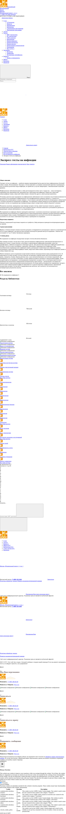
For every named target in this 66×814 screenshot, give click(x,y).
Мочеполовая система (6, 358)
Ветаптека (10, 51)
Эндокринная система (6, 371)
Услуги (5, 33)
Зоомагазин (10, 53)
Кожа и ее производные (7, 346)
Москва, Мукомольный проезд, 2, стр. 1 (11, 566)
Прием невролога (12, 41)
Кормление (3, 452)
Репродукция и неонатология (15, 45)
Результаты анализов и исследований (11, 437)
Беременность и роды (6, 448)
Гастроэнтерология (5, 382)
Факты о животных (5, 461)
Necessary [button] (3, 781)
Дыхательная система (6, 343)
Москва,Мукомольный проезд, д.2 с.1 (8, 12)
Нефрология (3, 418)
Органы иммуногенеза (6, 352)
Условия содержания (6, 456)
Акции (5, 31)
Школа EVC (7, 545)
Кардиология (4, 409)
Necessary (5, 783)
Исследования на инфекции (10, 275)
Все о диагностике (5, 433)
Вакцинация (10, 39)
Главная (2, 117)
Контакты (6, 61)
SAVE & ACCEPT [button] (5, 813)
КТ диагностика (11, 36)
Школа (5, 59)
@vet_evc (16, 684)
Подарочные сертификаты (14, 55)
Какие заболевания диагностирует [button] (16, 164)
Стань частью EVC (9, 548)
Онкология (3, 422)
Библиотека (10, 27)
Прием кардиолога (12, 42)
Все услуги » (10, 48)
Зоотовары (6, 50)
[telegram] (13, 564)
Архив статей (4, 443)
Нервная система (5, 349)
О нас (5, 21)
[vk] (39, 564)
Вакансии (6, 62)
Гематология (3, 386)
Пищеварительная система (8, 355)
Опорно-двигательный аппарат (9, 367)
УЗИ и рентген (11, 38)
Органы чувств (4, 376)
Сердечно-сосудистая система (8, 363)
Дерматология (4, 395)
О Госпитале (10, 22)
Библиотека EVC (6, 464)
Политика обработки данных (8, 581)
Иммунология (4, 400)
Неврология (3, 413)
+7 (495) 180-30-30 (12, 681)
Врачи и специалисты (13, 58)
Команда (6, 56)
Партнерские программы (14, 30)
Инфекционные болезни (7, 404)
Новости (9, 24)
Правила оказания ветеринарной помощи (29, 581)
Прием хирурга (11, 44)
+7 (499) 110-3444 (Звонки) (8, 14)
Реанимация (10, 47)
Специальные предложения (15, 28)
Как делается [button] (30, 164)
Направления (11, 25)
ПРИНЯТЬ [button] (3, 761)
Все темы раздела (5, 377)
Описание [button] (3, 164)
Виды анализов (4, 428)
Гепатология (3, 391)
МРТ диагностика (12, 34)
